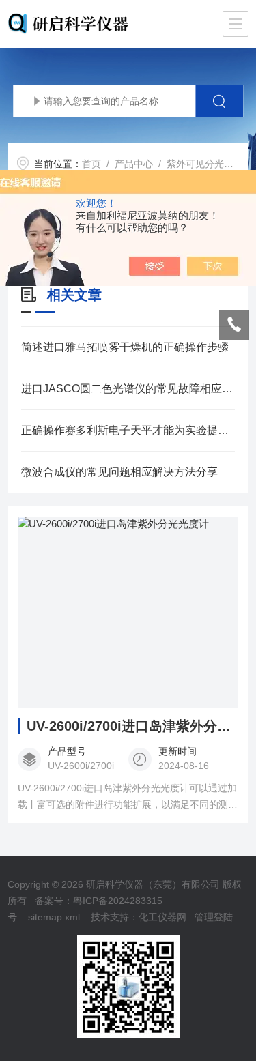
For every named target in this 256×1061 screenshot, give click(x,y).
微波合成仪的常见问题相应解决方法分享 (119, 472)
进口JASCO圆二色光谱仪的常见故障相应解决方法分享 (128, 388)
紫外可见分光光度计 (210, 163)
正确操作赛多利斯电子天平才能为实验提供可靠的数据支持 (128, 430)
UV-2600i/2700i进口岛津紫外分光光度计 (132, 725)
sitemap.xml (54, 917)
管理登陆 (214, 917)
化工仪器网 (162, 917)
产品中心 (134, 163)
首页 (91, 163)
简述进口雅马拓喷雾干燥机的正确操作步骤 (125, 347)
